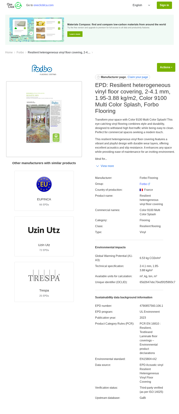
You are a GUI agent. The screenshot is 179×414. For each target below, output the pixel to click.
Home (9, 52)
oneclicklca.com (43, 5)
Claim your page (138, 77)
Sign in (164, 5)
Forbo (20, 52)
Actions (165, 67)
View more (107, 165)
